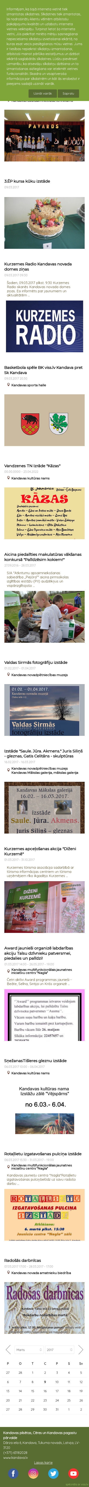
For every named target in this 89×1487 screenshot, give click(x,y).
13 (7, 1391)
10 (57, 1382)
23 (45, 1400)
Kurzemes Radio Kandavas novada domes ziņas (38, 267)
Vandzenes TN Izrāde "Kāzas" (32, 465)
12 (81, 1382)
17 (57, 1391)
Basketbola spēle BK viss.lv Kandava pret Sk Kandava (43, 370)
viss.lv (84, 1484)
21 (20, 1400)
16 (45, 1391)
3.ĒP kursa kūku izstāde (27, 181)
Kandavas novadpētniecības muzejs (39, 674)
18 (69, 1391)
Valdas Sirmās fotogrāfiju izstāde (35, 662)
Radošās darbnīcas (22, 1260)
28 (20, 1373)
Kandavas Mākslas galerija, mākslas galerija (44, 772)
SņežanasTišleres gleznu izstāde (35, 1060)
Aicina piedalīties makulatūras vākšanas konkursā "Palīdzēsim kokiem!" (43, 557)
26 (81, 1400)
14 (20, 1391)
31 (57, 1409)
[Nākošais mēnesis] (80, 1349)
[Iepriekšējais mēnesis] (8, 1349)
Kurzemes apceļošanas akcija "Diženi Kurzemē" (40, 851)
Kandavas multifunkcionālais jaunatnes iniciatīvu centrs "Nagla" (41, 971)
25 (69, 1400)
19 (81, 1391)
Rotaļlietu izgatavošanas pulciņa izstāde (43, 1153)
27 (8, 1373)
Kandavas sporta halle (28, 385)
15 (32, 1391)
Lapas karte (43, 1463)
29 (32, 1409)
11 (69, 1382)
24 (57, 1400)
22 (32, 1400)
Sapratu (68, 93)
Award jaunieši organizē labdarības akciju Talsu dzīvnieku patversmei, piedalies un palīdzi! (38, 953)
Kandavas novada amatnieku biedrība (41, 1272)
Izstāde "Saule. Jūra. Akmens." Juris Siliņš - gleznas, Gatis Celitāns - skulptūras (43, 754)
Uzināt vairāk (43, 93)
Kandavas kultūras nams (30, 478)
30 (45, 1409)
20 (8, 1400)
